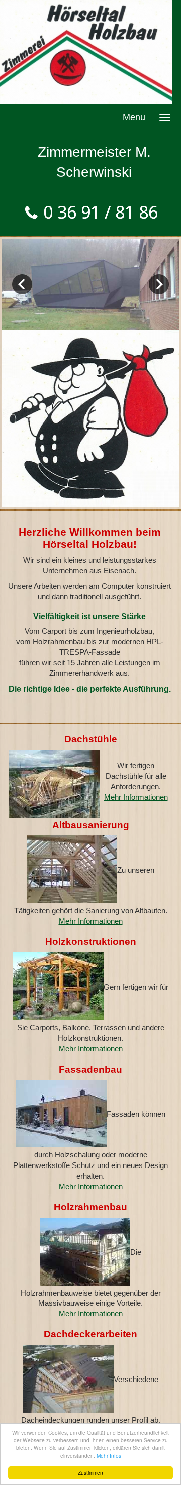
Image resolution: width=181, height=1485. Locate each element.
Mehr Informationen (136, 797)
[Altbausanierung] (72, 870)
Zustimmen (90, 1472)
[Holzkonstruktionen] (58, 987)
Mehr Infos (109, 1455)
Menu (134, 117)
